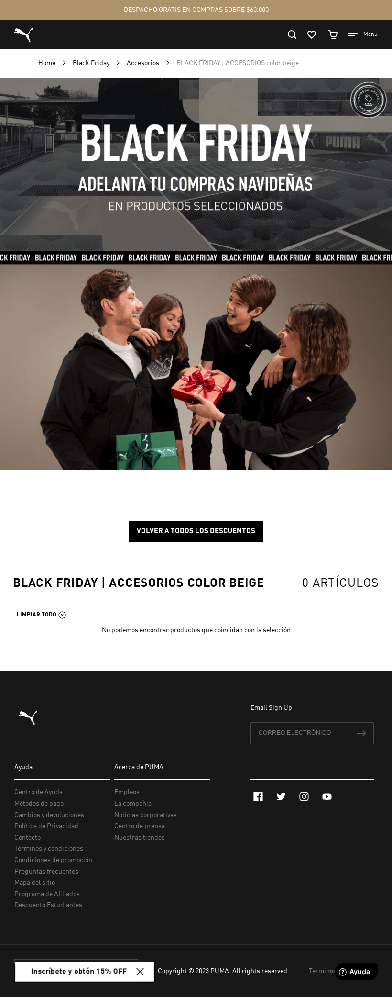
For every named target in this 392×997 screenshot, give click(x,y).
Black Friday (92, 63)
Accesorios (144, 63)
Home (47, 63)
